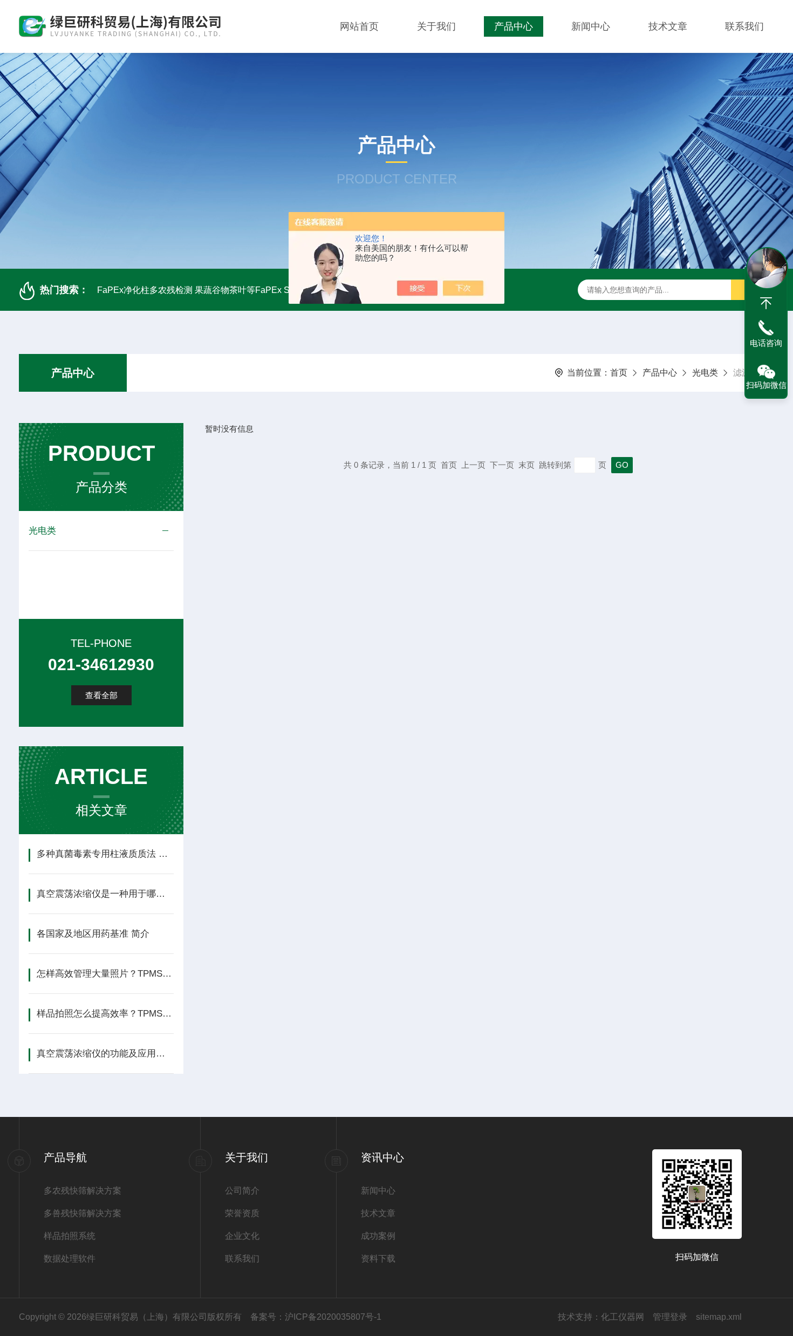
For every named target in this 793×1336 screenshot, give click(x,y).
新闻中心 (590, 26)
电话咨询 (766, 342)
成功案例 (378, 1235)
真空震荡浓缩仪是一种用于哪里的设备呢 (105, 894)
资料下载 (378, 1258)
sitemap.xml (719, 1316)
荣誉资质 (242, 1213)
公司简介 (242, 1190)
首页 (618, 372)
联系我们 (744, 26)
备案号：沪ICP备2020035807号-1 (315, 1316)
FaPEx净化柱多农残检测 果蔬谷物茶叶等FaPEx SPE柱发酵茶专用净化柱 (238, 290)
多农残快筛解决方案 (82, 1190)
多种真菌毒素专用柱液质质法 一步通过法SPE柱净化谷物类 (105, 854)
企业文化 (242, 1235)
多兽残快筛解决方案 (82, 1213)
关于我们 (436, 26)
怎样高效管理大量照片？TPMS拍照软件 (105, 974)
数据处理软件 (69, 1258)
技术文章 (667, 26)
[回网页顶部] (766, 303)
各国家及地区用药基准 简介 (93, 934)
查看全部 (101, 695)
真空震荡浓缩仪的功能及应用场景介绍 (105, 1053)
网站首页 (359, 26)
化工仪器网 (622, 1316)
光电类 (705, 372)
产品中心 (513, 26)
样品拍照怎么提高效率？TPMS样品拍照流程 (105, 1013)
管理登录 (670, 1316)
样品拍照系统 (69, 1235)
